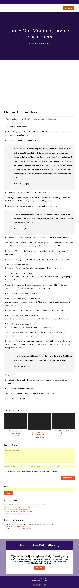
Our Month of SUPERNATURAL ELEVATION (44, 524)
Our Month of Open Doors (63, 432)
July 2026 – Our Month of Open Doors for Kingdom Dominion (21, 507)
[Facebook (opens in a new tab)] (39, 1)
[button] (32, 8)
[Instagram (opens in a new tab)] (41, 1)
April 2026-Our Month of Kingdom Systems (16, 514)
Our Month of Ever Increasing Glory (39, 433)
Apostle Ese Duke (12, 119)
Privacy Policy (41, 582)
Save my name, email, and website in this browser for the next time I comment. (32, 471)
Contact (45, 580)
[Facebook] (34, 585)
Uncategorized (39, 119)
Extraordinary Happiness (15, 432)
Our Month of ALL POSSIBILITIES (22, 529)
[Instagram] (42, 585)
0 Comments (52, 119)
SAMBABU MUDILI (11, 526)
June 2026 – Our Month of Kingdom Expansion (17, 509)
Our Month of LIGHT (24, 526)
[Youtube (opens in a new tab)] (43, 1)
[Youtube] (37, 585)
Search (6, 486)
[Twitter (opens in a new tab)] (36, 1)
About (36, 582)
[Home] (28, 43)
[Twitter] (39, 585)
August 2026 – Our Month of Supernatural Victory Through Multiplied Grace (25, 505)
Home (42, 580)
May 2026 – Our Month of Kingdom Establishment (18, 511)
